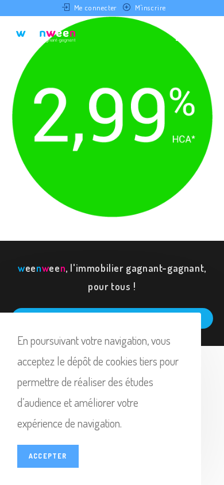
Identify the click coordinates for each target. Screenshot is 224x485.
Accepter (48, 456)
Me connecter (95, 7)
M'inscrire (150, 7)
